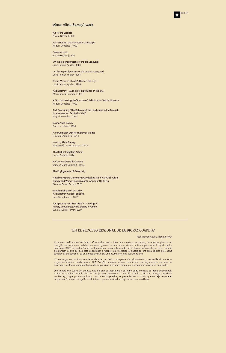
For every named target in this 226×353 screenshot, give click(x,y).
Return (184, 12)
